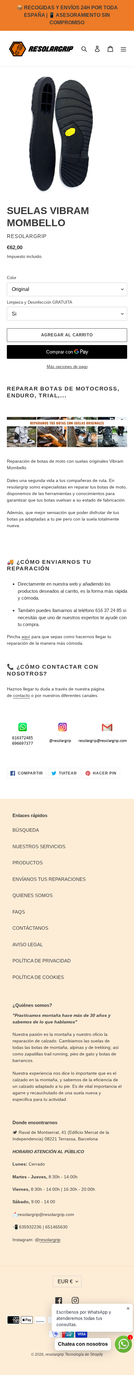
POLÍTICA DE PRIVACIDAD (41, 960)
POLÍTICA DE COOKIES (38, 977)
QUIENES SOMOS (32, 895)
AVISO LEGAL (27, 944)
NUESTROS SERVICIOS (38, 846)
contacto (21, 695)
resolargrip (49, 1239)
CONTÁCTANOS (30, 928)
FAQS (18, 911)
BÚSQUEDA (25, 830)
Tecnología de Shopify (84, 1354)
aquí (26, 636)
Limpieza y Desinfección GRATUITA (39, 302)
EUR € (65, 1281)
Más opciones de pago (67, 366)
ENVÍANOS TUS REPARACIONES (49, 879)
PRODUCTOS (27, 862)
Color (11, 277)
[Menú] (123, 48)
